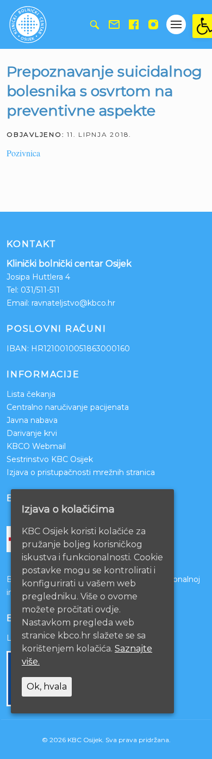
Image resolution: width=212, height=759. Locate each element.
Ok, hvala (47, 686)
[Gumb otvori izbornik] (176, 24)
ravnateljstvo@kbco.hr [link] (73, 303)
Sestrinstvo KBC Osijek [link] (50, 459)
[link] (202, 26)
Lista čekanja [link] (31, 394)
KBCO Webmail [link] (36, 446)
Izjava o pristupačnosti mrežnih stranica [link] (81, 472)
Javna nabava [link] (32, 420)
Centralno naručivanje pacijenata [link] (68, 407)
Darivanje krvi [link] (32, 433)
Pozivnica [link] (23, 153)
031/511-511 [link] (40, 290)
